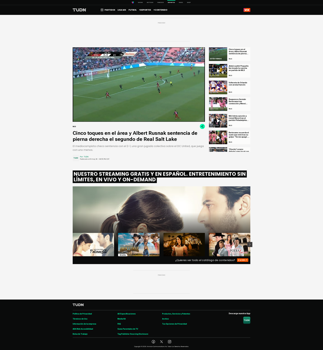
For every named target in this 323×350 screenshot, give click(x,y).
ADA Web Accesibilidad (83, 329)
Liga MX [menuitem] (122, 9)
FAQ (119, 324)
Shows (140, 2)
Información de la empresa (84, 324)
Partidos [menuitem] (110, 9)
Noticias (150, 2)
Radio (181, 2)
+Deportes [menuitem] (145, 9)
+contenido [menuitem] (160, 9)
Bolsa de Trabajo (80, 334)
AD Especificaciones (126, 314)
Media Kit (121, 319)
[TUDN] (79, 10)
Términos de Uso (80, 319)
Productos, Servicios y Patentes (176, 314)
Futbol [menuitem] (133, 9)
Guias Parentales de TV (127, 329)
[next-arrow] (249, 244)
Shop (189, 2)
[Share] (202, 126)
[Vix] (247, 10)
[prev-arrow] (71, 245)
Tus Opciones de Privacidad (174, 324)
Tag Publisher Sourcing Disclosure (132, 334)
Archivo (165, 319)
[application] (139, 84)
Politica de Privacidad (82, 314)
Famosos (160, 2)
